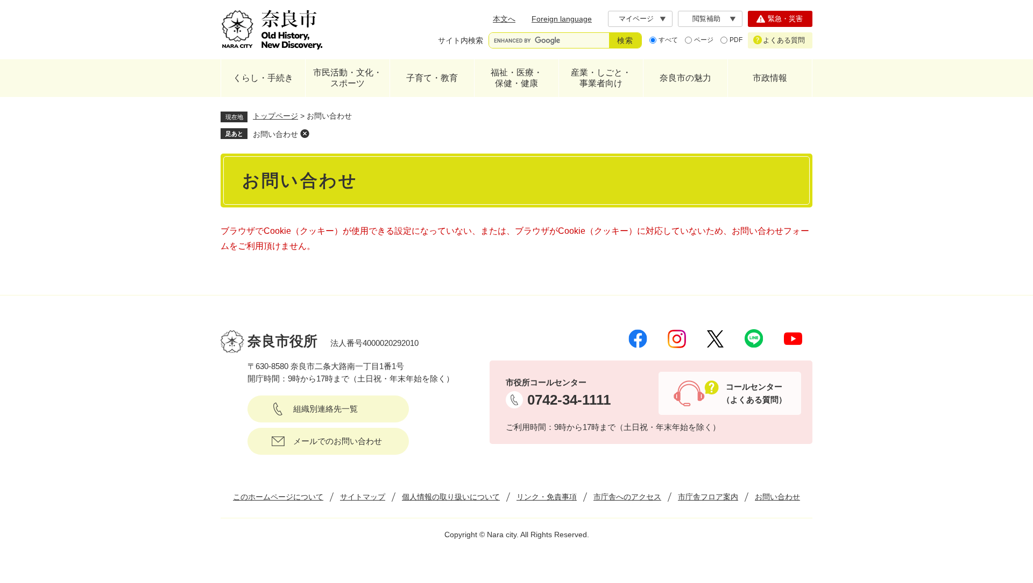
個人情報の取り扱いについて (451, 496)
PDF (736, 40)
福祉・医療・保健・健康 (516, 78)
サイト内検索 (460, 40)
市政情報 (770, 77)
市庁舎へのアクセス (627, 496)
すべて (668, 40)
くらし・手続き (263, 77)
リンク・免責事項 (546, 496)
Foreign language (562, 19)
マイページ (636, 19)
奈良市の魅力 (685, 77)
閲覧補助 (706, 19)
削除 (304, 133)
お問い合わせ (275, 134)
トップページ (275, 116)
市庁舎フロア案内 (708, 496)
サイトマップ (362, 496)
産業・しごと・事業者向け (601, 78)
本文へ (504, 19)
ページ (703, 40)
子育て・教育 (432, 77)
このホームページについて (278, 496)
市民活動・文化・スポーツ (347, 78)
